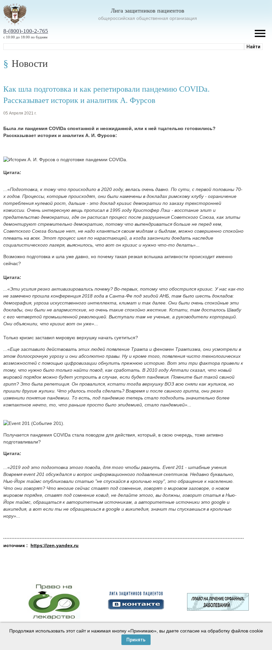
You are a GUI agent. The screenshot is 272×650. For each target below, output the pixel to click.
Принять (136, 639)
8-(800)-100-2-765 (25, 31)
